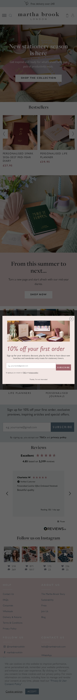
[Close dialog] (71, 319)
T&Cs (24, 373)
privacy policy (33, 373)
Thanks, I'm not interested (38, 379)
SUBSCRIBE (63, 367)
